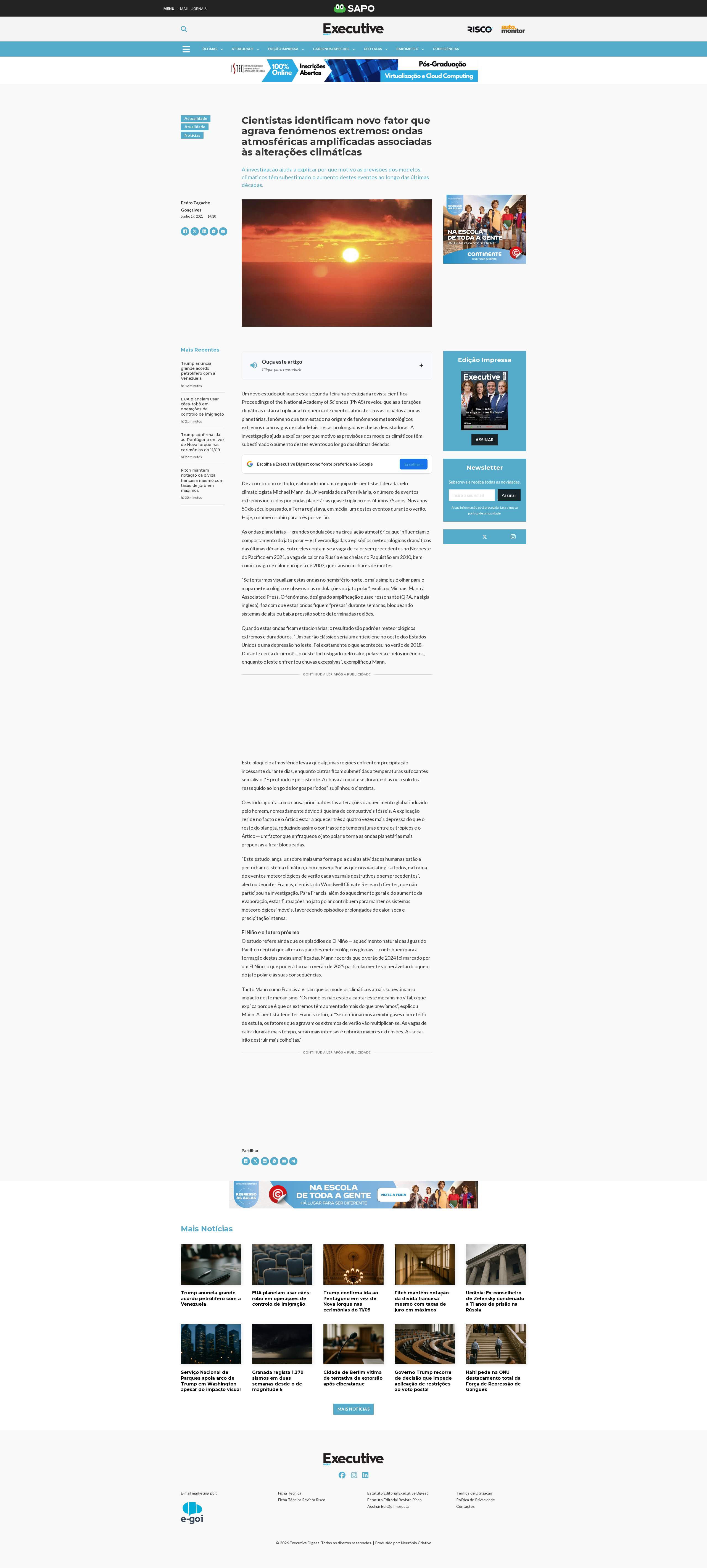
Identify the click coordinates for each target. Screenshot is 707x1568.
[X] (195, 231)
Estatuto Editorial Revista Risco (394, 1499)
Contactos (465, 1506)
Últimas (209, 49)
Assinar (485, 439)
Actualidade (195, 118)
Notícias (192, 135)
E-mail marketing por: (199, 1493)
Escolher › (414, 464)
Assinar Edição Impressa (388, 1506)
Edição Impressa (283, 49)
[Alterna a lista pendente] (221, 49)
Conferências (446, 49)
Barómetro (407, 49)
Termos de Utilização (474, 1493)
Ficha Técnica (289, 1493)
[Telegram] (293, 1161)
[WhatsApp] (214, 231)
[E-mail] (223, 231)
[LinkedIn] (204, 231)
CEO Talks (373, 49)
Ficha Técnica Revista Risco (301, 1499)
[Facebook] (185, 231)
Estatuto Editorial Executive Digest (397, 1493)
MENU (168, 8)
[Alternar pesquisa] (184, 29)
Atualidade (243, 49)
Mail (184, 8)
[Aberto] (186, 49)
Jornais (199, 8)
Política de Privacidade (475, 1499)
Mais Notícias (353, 1408)
